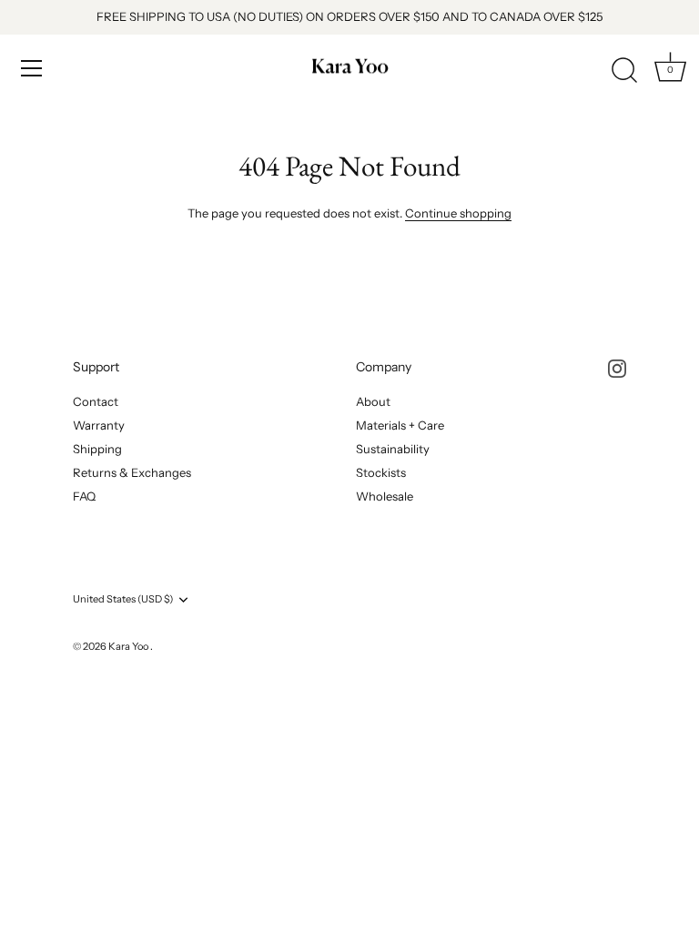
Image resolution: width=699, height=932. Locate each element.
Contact (95, 401)
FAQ (84, 496)
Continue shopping (458, 213)
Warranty (99, 425)
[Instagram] (617, 367)
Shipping (97, 448)
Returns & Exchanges (132, 472)
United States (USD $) (123, 599)
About (373, 401)
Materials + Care (400, 425)
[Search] (624, 71)
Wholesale (384, 496)
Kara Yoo (129, 646)
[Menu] (32, 68)
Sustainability (393, 448)
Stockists (381, 472)
